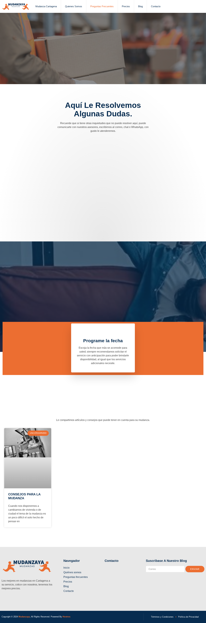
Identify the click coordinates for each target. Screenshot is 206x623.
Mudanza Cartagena (46, 6)
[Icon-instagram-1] (8, 597)
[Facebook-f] (3, 597)
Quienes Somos (73, 6)
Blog (140, 6)
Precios (126, 6)
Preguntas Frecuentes (102, 6)
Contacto (155, 6)
